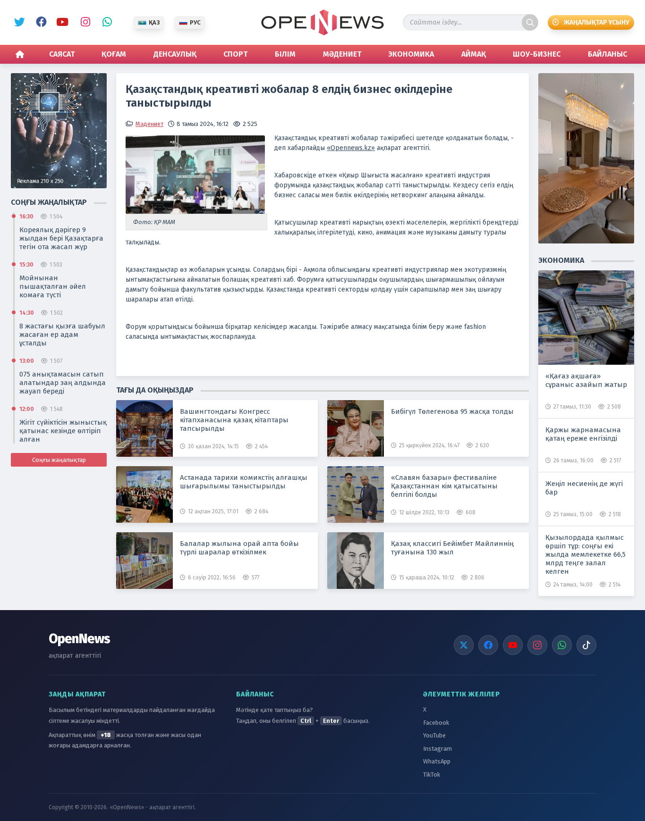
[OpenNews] (322, 22)
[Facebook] (488, 645)
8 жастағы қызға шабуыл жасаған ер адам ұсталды (62, 334)
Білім (285, 54)
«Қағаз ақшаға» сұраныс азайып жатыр (586, 380)
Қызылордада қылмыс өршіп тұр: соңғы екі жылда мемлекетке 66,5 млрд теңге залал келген (585, 554)
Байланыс (607, 54)
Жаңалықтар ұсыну (596, 22)
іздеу (530, 22)
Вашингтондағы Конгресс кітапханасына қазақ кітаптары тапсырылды (234, 420)
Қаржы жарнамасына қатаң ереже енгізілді (583, 434)
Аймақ (473, 54)
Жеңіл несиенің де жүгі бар (584, 487)
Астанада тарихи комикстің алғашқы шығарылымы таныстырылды (243, 481)
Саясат (62, 54)
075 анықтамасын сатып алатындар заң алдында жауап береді (62, 382)
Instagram (83, 23)
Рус (195, 22)
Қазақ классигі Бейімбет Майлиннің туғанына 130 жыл (452, 547)
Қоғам (114, 54)
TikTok (431, 774)
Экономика (411, 54)
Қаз (154, 22)
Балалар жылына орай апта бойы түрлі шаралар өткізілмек (239, 547)
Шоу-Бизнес (536, 54)
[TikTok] (586, 645)
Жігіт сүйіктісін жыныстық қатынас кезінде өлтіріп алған (63, 431)
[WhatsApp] (562, 645)
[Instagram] (537, 645)
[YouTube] (513, 645)
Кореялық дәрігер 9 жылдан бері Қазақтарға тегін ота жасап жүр (61, 238)
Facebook (40, 23)
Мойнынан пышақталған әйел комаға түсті (52, 286)
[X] (464, 645)
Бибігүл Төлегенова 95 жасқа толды (452, 411)
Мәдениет (342, 54)
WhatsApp (105, 23)
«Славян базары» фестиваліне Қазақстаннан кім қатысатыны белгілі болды (444, 486)
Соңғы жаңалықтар (59, 459)
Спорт (235, 54)
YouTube (61, 23)
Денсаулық (174, 54)
